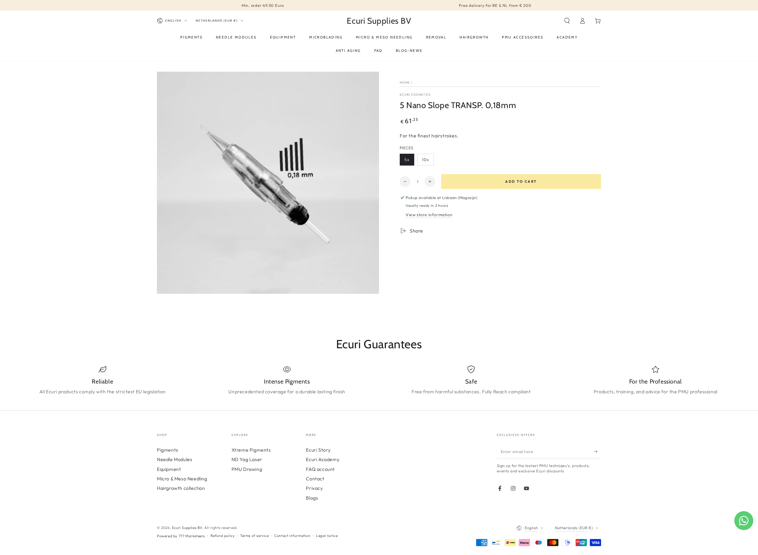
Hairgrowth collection (181, 488)
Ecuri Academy (322, 459)
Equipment (169, 469)
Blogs (312, 498)
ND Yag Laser (247, 459)
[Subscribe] (597, 451)
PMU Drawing (247, 469)
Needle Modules (174, 459)
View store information (429, 214)
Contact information (292, 535)
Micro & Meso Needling (182, 479)
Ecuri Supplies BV (187, 527)
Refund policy (223, 535)
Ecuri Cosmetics (415, 95)
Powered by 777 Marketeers (181, 536)
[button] (567, 20)
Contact (315, 479)
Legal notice (327, 535)
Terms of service (254, 535)
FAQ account (320, 469)
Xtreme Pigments (251, 450)
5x (406, 159)
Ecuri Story (318, 450)
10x (425, 159)
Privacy (314, 488)
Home (405, 82)
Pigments (167, 450)
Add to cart (521, 181)
